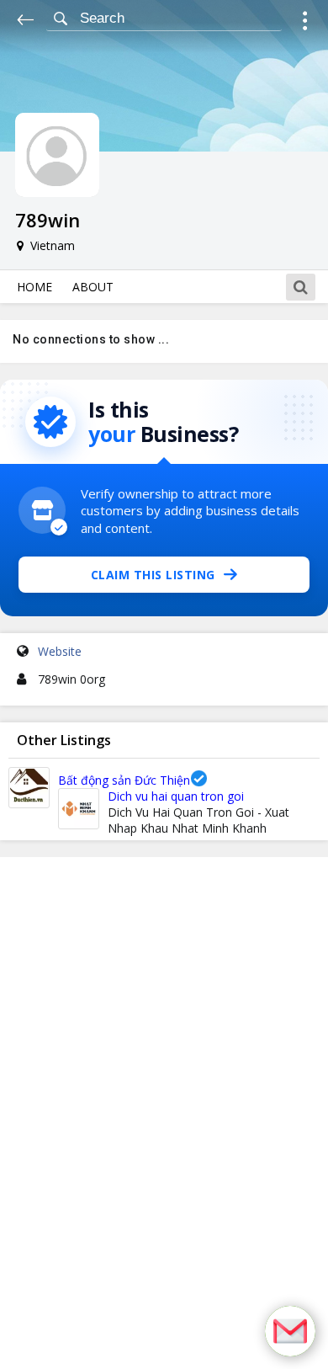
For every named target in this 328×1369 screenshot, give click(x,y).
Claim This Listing (153, 575)
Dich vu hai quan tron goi (176, 796)
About (93, 287)
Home (34, 287)
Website (60, 651)
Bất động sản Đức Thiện (124, 780)
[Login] (305, 23)
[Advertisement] (164, 1113)
